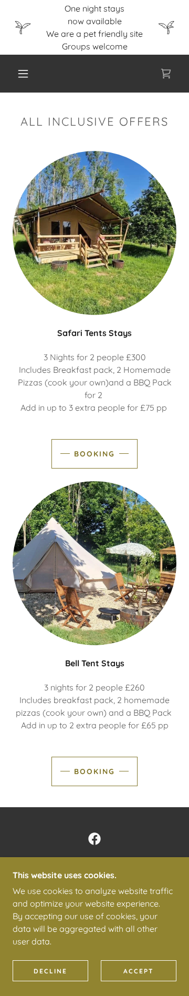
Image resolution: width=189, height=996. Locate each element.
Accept (138, 971)
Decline (50, 971)
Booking (94, 454)
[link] (165, 73)
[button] (23, 73)
